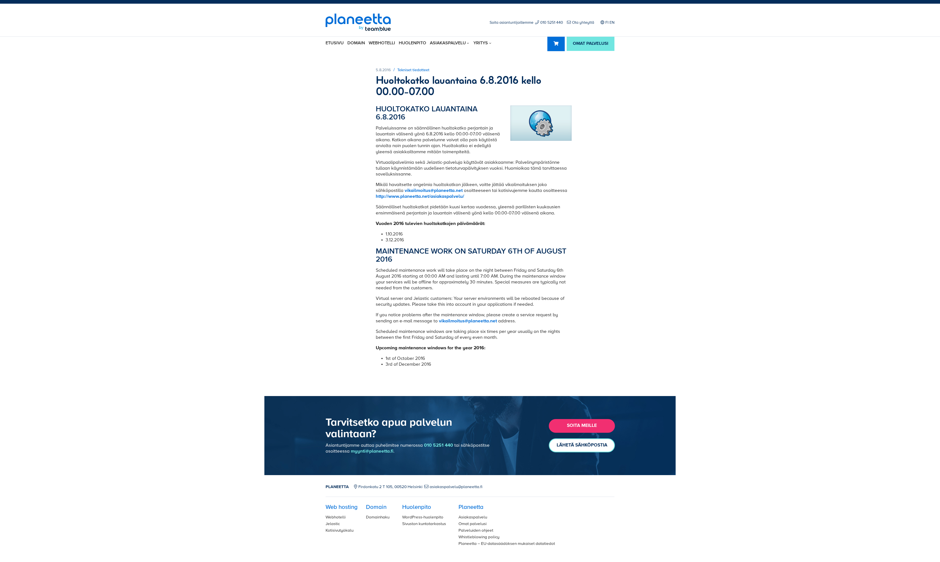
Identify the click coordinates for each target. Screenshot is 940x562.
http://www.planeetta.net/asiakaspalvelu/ (420, 196)
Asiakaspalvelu (448, 43)
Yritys (480, 43)
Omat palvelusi (472, 524)
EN (612, 23)
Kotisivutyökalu (339, 530)
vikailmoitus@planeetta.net (434, 190)
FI (607, 23)
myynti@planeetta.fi (372, 451)
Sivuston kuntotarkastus (424, 524)
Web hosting (342, 507)
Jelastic (333, 524)
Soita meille (582, 425)
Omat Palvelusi (590, 43)
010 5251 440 (551, 23)
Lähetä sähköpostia (582, 445)
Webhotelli (382, 43)
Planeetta (470, 507)
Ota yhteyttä (583, 23)
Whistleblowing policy (478, 537)
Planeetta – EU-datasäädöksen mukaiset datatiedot (506, 544)
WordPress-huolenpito (422, 517)
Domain (356, 43)
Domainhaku (377, 517)
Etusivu (335, 43)
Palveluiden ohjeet (475, 530)
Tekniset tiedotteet (413, 70)
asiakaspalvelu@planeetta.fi (456, 487)
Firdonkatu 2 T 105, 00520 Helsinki (390, 487)
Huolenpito (412, 43)
